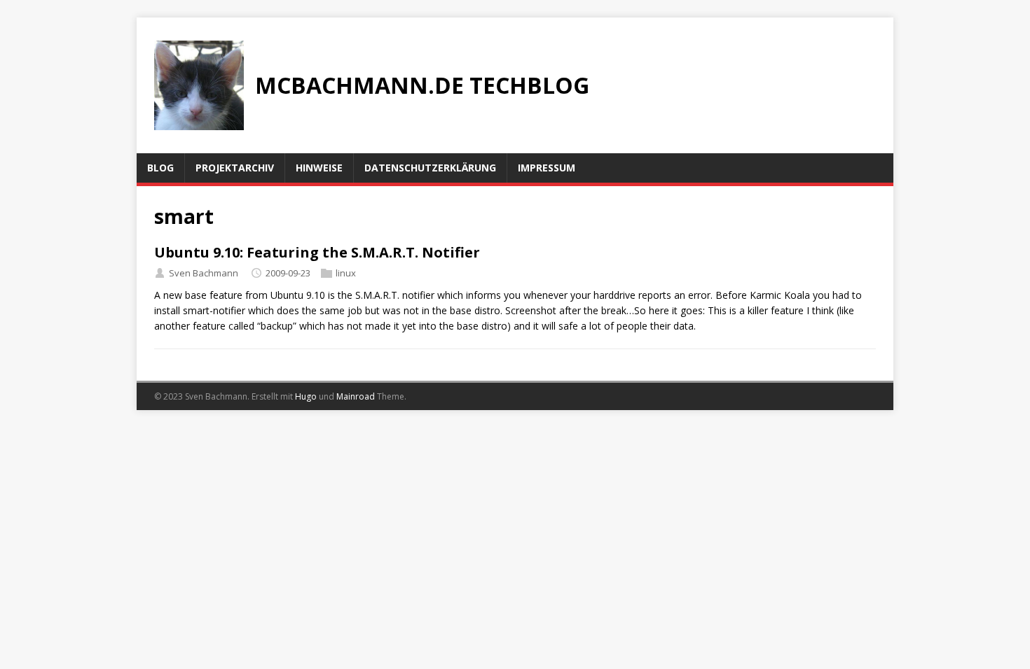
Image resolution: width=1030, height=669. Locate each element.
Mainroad (355, 396)
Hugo (306, 396)
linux (346, 273)
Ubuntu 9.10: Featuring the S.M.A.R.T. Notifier (317, 252)
